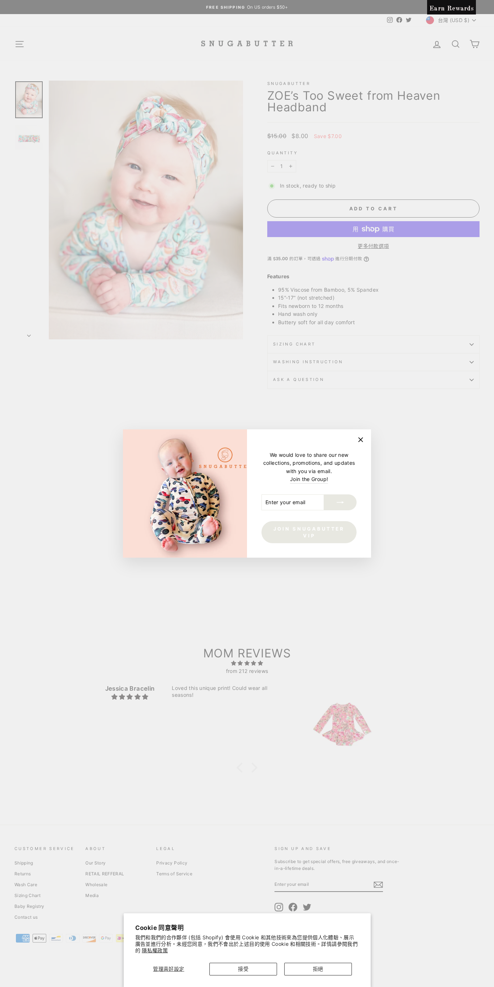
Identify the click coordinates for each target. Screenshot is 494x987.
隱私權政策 (155, 950)
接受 (243, 969)
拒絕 (318, 969)
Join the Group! (309, 479)
